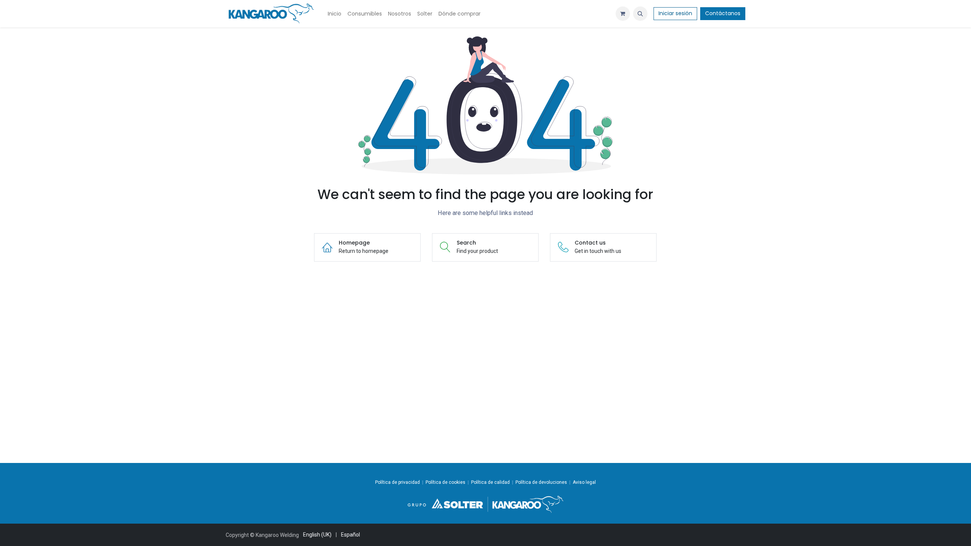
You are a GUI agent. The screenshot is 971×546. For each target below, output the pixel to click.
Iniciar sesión (675, 13)
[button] (640, 13)
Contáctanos (722, 13)
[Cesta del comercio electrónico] (623, 13)
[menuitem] (334, 14)
